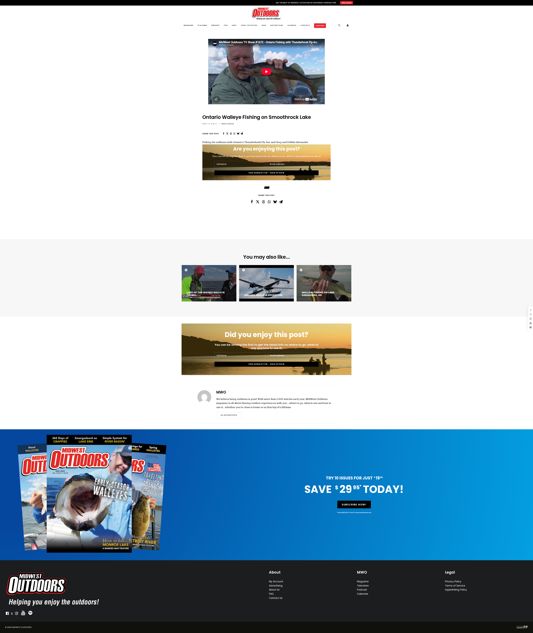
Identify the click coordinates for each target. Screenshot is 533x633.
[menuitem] (188, 25)
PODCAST (215, 25)
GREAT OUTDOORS (249, 25)
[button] (7, 614)
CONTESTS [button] (305, 25)
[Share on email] (241, 133)
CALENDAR (291, 25)
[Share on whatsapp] (234, 133)
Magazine (363, 581)
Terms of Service (455, 585)
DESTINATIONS (276, 25)
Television (363, 585)
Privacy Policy (453, 581)
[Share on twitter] (227, 133)
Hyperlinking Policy (456, 589)
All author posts (229, 415)
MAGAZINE (188, 25)
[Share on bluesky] (238, 133)
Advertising (275, 585)
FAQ (271, 594)
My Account (276, 581)
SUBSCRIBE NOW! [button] (354, 504)
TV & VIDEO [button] (202, 25)
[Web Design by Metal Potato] (522, 628)
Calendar (362, 594)
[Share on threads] (230, 133)
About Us (274, 589)
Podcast (362, 589)
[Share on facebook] (223, 133)
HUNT (234, 25)
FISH (225, 25)
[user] (347, 25)
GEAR (264, 25)
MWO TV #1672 (209, 124)
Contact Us (275, 598)
